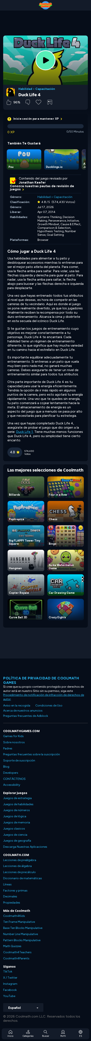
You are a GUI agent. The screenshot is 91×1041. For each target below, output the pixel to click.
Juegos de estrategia (17, 798)
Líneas (7, 884)
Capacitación (45, 89)
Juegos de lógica (14, 816)
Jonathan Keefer (32, 182)
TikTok (7, 971)
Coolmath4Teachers (17, 952)
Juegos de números (16, 810)
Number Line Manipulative (20, 934)
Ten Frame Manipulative (19, 922)
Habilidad (25, 89)
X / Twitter (10, 977)
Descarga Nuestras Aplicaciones (25, 847)
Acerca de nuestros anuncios (23, 710)
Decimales (10, 896)
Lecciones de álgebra (17, 866)
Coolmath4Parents (16, 958)
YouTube (9, 996)
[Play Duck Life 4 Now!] (45, 60)
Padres (7, 748)
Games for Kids (13, 736)
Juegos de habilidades (18, 804)
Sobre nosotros (14, 742)
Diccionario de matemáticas (22, 878)
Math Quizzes (12, 946)
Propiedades (11, 902)
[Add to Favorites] (38, 101)
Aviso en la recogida (16, 705)
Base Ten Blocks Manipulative (22, 928)
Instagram (10, 984)
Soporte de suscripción (19, 760)
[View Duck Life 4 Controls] (50, 102)
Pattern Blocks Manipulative (21, 940)
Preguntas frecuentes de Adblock (25, 716)
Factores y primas (15, 890)
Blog (6, 766)
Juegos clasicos (14, 828)
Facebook (10, 990)
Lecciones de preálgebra (19, 860)
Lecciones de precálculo (19, 872)
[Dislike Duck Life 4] (27, 102)
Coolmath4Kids (14, 916)
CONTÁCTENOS (14, 779)
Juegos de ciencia (15, 835)
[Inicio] (45, 5)
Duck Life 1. (24, 432)
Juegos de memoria (16, 822)
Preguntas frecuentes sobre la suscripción (31, 754)
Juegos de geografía (17, 840)
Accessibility (11, 785)
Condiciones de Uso (48, 705)
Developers (10, 773)
